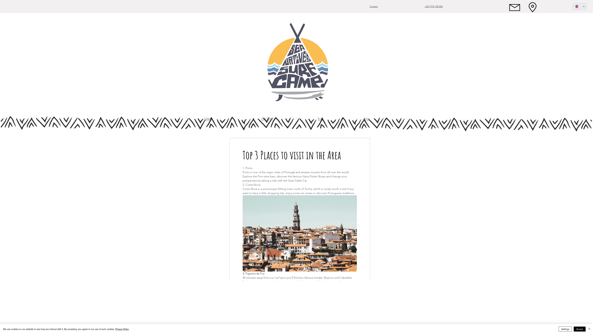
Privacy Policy (122, 329)
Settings (565, 329)
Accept (579, 329)
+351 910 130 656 (434, 6)
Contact (374, 6)
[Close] (589, 329)
